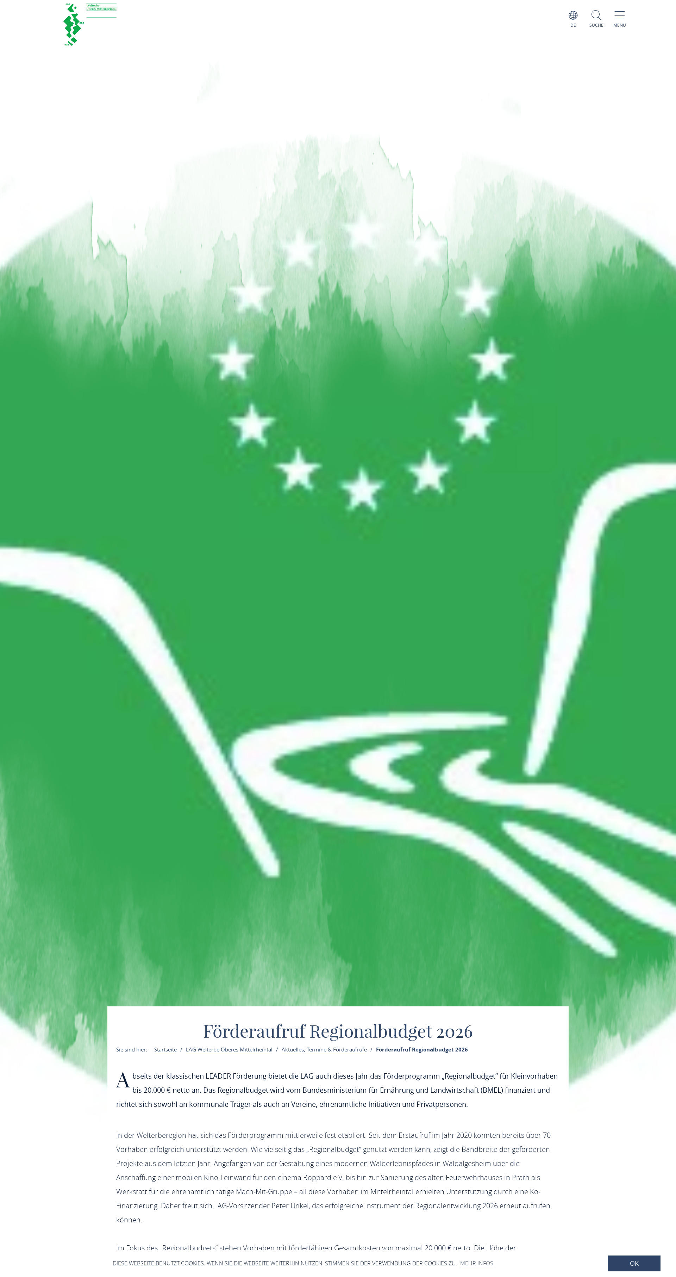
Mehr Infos (476, 1263)
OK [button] (634, 1263)
